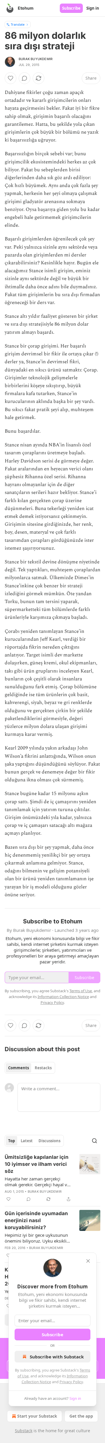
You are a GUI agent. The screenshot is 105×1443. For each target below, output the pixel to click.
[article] (52, 1178)
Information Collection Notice (63, 996)
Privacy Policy (71, 1381)
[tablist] (30, 1068)
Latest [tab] (27, 1140)
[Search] (94, 1141)
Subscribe (71, 8)
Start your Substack (37, 1416)
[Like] (10, 78)
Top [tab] (11, 1140)
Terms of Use (80, 990)
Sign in (92, 8)
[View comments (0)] (24, 78)
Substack (23, 1430)
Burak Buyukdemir (35, 59)
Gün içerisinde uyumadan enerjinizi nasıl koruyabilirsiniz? (36, 1220)
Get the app (81, 1416)
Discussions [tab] (49, 1140)
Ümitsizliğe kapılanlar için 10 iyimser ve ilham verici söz (37, 1164)
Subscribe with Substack (57, 1357)
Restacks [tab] (43, 1067)
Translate (17, 24)
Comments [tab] (18, 1067)
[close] (88, 1261)
